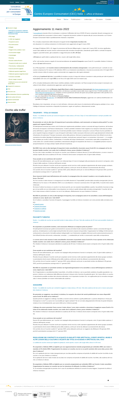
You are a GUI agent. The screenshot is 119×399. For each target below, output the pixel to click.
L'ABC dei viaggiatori (14, 39)
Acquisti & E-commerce (14, 86)
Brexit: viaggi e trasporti (15, 79)
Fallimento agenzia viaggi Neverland (18, 74)
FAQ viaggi (12, 36)
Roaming (11, 58)
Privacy (106, 386)
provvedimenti (38, 33)
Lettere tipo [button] (88, 19)
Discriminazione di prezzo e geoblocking (18, 94)
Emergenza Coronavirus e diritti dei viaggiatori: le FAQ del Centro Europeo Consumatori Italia (18, 32)
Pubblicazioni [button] (75, 19)
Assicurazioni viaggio (14, 52)
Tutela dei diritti (12, 102)
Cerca (26, 19)
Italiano (17, 2)
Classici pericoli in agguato (16, 68)
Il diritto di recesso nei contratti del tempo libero (17, 82)
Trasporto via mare (39, 211)
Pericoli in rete (11, 91)
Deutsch (12, 2)
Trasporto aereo (39, 204)
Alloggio (11, 47)
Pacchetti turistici (13, 44)
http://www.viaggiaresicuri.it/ (100, 89)
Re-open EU (50, 97)
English (22, 2)
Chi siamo (99, 19)
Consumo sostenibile (14, 76)
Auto (9, 89)
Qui (36, 96)
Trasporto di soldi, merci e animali (18, 63)
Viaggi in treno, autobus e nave (17, 50)
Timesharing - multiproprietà (16, 66)
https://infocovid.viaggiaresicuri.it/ (45, 92)
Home (59, 19)
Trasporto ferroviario (40, 206)
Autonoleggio (12, 55)
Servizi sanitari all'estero (14, 97)
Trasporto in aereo (14, 42)
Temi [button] (65, 19)
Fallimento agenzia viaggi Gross (17, 71)
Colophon (111, 386)
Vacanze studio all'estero (15, 60)
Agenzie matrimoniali (13, 99)
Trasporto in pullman (40, 208)
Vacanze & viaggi (12, 28)
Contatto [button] (108, 19)
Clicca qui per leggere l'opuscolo (13, 145)
